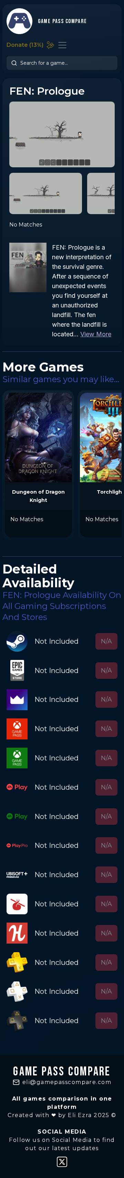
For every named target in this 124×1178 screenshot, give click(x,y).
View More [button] (95, 334)
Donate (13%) (25, 45)
